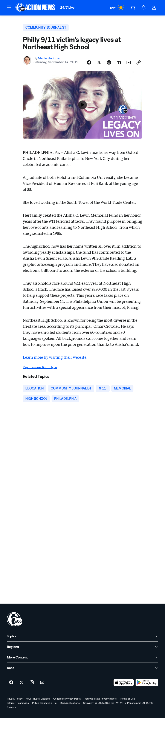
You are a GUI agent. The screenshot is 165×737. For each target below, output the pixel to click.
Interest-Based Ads (18, 703)
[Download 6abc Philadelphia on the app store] (123, 682)
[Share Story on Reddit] (109, 62)
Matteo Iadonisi (49, 58)
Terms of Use (127, 698)
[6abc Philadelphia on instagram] (32, 682)
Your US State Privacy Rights (100, 698)
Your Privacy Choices (38, 698)
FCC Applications (70, 703)
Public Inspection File (44, 703)
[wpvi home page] (14, 619)
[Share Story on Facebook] (89, 62)
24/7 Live (67, 7)
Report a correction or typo (40, 367)
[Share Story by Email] (128, 62)
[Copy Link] (138, 62)
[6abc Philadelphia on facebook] (11, 682)
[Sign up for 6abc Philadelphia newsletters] (42, 682)
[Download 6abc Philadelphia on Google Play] (147, 682)
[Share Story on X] (99, 62)
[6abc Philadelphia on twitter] (21, 682)
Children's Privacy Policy (67, 698)
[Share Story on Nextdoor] (118, 62)
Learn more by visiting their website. (55, 357)
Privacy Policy (15, 698)
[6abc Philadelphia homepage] (35, 7)
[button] (9, 7)
